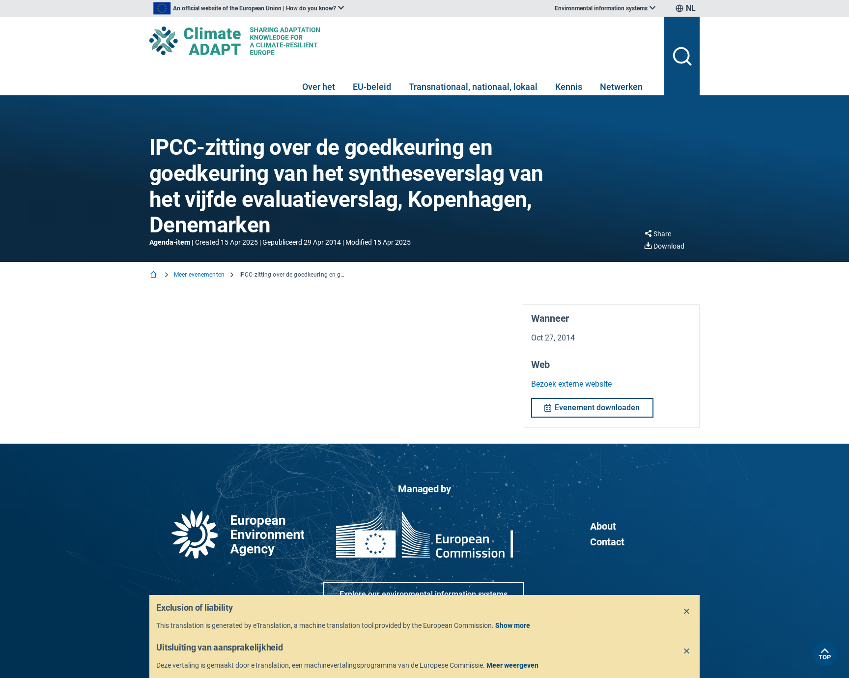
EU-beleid (372, 87)
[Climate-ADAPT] (402, 41)
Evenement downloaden (597, 407)
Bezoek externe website (571, 384)
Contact (607, 542)
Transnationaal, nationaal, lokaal (473, 87)
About (603, 526)
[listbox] (248, 8)
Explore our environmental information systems (424, 594)
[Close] (687, 611)
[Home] (154, 275)
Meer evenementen (199, 274)
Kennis (568, 87)
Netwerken (621, 87)
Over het (318, 87)
